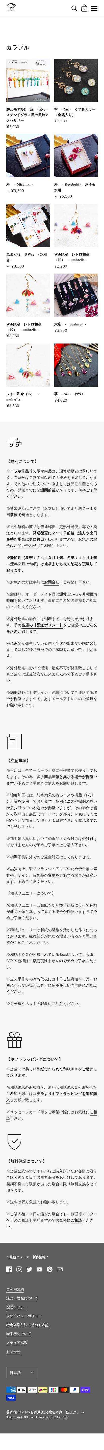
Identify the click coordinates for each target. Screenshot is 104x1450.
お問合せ (13, 1352)
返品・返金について (22, 1298)
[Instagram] (19, 1269)
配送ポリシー (17, 1307)
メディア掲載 (17, 1343)
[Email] (60, 1269)
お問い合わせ (25, 545)
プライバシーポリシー (24, 1316)
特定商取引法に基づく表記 (27, 1325)
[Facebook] (9, 1269)
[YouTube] (39, 1269)
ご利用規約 (15, 1289)
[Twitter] (29, 1269)
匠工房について (18, 1334)
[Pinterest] (49, 1269)
